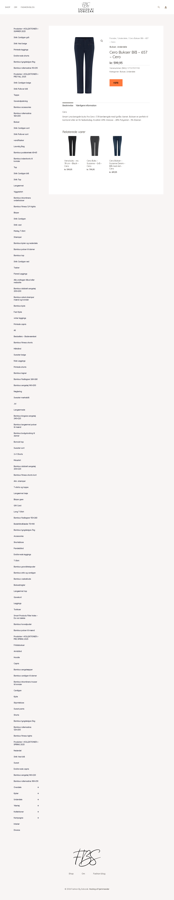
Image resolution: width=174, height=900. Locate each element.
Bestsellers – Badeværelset (25, 336)
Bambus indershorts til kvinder (23, 160)
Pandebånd (19, 548)
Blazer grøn (18, 499)
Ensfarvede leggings (22, 554)
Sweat (16, 763)
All (15, 330)
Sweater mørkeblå (21, 397)
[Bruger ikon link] (166, 7)
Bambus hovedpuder (23, 624)
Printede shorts (20, 367)
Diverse (17, 830)
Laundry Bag (19, 146)
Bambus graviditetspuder (24, 567)
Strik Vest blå (19, 757)
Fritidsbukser (19, 645)
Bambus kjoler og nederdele (26, 243)
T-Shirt (16, 560)
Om (15, 7)
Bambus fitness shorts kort (25, 475)
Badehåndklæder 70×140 (24, 524)
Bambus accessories (22, 107)
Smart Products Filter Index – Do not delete (26, 616)
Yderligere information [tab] (86, 105)
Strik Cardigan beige (22, 83)
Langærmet (19, 186)
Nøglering (18, 391)
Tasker (16, 268)
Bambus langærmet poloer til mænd (25, 425)
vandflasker (19, 140)
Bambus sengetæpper (23, 669)
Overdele (26, 787)
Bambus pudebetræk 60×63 (25, 152)
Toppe (16, 95)
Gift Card (17, 505)
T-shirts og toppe (21, 487)
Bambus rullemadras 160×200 (22, 114)
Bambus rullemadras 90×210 (26, 68)
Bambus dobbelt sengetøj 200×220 (25, 467)
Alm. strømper (20, 481)
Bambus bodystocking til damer (24, 434)
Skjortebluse (19, 703)
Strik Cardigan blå (21, 173)
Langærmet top (20, 591)
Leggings (17, 603)
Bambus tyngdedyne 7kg (24, 530)
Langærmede (19, 410)
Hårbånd (17, 349)
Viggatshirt (18, 192)
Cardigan (18, 690)
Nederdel (17, 750)
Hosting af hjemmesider (99, 889)
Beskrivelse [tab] (67, 105)
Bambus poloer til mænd (24, 630)
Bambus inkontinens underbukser (22, 199)
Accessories (19, 536)
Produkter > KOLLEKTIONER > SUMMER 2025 (26, 30)
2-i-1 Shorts (18, 454)
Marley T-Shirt (19, 231)
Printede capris (20, 324)
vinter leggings (20, 318)
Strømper (18, 237)
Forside (113, 38)
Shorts (16, 715)
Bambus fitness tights (23, 736)
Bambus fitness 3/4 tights (25, 206)
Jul (15, 404)
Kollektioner (26, 811)
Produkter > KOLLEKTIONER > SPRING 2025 (26, 743)
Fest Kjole (18, 312)
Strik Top (17, 179)
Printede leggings (21, 50)
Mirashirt (17, 460)
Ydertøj (26, 805)
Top (15, 167)
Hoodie (17, 657)
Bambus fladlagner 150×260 (25, 518)
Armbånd (18, 651)
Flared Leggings (20, 274)
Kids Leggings (19, 361)
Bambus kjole (19, 306)
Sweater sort (19, 448)
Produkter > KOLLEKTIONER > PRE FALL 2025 (26, 75)
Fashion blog (28, 7)
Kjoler (26, 793)
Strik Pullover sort (21, 134)
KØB (116, 83)
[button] (159, 7)
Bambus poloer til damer (24, 249)
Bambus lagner (20, 373)
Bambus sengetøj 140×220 (25, 775)
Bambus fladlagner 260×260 (26, 379)
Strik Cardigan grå (21, 37)
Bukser (16, 122)
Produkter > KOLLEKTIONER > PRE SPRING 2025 (26, 637)
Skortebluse (19, 542)
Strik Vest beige (20, 43)
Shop (7, 7)
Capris (16, 663)
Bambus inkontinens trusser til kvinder (25, 683)
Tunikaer (17, 609)
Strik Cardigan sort (22, 128)
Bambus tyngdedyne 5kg (24, 721)
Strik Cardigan (20, 219)
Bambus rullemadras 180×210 (26, 781)
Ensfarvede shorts (21, 56)
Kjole (16, 696)
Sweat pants (19, 709)
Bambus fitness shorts (23, 342)
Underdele (26, 799)
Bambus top (19, 255)
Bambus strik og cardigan (25, 573)
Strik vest (18, 225)
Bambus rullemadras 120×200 (22, 728)
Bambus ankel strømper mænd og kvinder (24, 298)
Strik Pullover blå (21, 89)
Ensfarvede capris (21, 769)
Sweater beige (20, 355)
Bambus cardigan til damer (25, 676)
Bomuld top (19, 442)
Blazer (16, 213)
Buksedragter (19, 585)
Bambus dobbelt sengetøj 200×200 (25, 289)
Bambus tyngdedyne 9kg (24, 62)
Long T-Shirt (19, 512)
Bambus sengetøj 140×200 (25, 385)
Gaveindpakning (21, 101)
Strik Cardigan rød (21, 261)
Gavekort (18, 597)
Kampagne (26, 817)
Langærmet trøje (21, 493)
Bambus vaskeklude (22, 579)
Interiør (17, 824)
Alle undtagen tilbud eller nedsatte (24, 281)
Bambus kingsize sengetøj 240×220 (25, 417)
